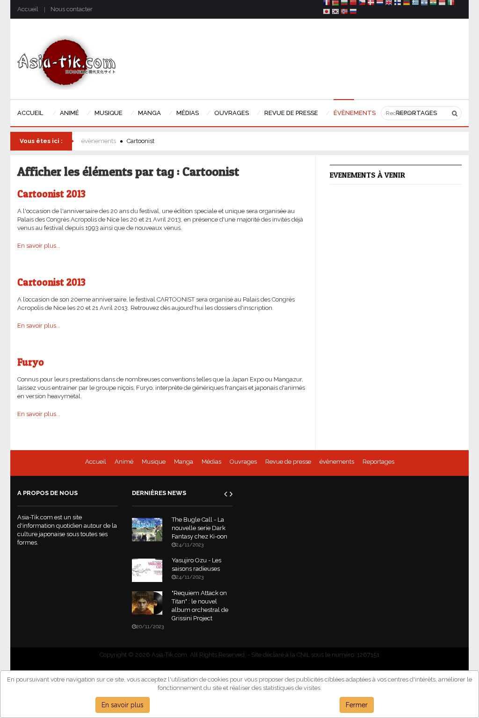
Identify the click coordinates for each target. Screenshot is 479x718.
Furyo (30, 362)
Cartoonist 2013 (51, 194)
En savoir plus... (38, 245)
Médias (211, 461)
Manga (183, 461)
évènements (98, 140)
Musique (154, 461)
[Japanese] (326, 13)
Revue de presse (288, 461)
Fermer (357, 705)
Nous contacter (72, 9)
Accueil (27, 9)
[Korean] (335, 13)
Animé (124, 461)
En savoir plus (123, 705)
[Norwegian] (344, 13)
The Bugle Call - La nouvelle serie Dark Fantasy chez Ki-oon (199, 528)
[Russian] (353, 13)
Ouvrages (243, 461)
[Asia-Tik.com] (66, 61)
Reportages (378, 461)
